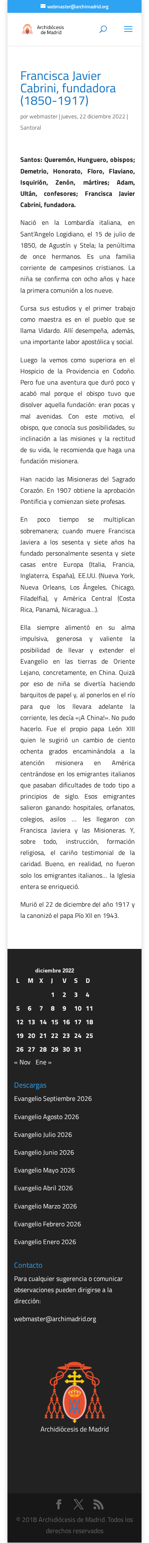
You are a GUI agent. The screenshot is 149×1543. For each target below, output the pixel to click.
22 (54, 1035)
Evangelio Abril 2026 (43, 1188)
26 (20, 1049)
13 (31, 1022)
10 (78, 1008)
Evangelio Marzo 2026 (45, 1206)
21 (43, 1035)
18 (89, 1022)
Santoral (30, 127)
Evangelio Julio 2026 (43, 1134)
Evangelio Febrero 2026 (47, 1224)
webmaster (43, 116)
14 (43, 1022)
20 (31, 1035)
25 (89, 1035)
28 (43, 1049)
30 (66, 1049)
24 (78, 1035)
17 (78, 1022)
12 (20, 1022)
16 (66, 1022)
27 (31, 1049)
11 (89, 1008)
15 (54, 1022)
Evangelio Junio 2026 (44, 1152)
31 (78, 1049)
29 (54, 1049)
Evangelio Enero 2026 (45, 1242)
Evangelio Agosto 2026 (46, 1117)
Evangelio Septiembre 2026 (53, 1098)
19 (20, 1035)
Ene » (44, 1062)
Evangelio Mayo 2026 (44, 1170)
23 (66, 1035)
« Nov (22, 1062)
